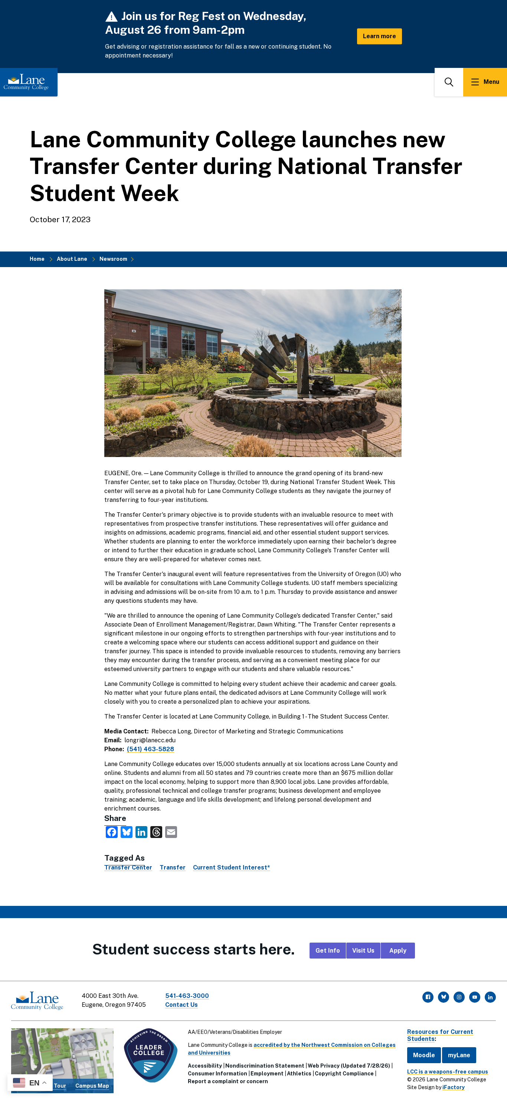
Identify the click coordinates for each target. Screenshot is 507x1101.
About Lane (72, 259)
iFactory (453, 1087)
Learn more (379, 36)
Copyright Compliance (344, 1074)
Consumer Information (217, 1074)
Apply (397, 950)
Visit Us (363, 950)
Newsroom (113, 259)
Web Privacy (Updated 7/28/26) (349, 1066)
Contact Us (181, 1004)
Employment (267, 1074)
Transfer (173, 867)
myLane (459, 1055)
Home (37, 259)
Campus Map (92, 1086)
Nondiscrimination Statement (264, 1066)
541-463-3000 (187, 995)
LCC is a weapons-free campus (447, 1072)
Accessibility (205, 1066)
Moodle (424, 1055)
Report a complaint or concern (228, 1081)
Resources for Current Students (440, 1035)
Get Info (327, 950)
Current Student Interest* (231, 867)
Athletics (299, 1074)
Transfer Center (128, 867)
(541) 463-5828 (150, 749)
